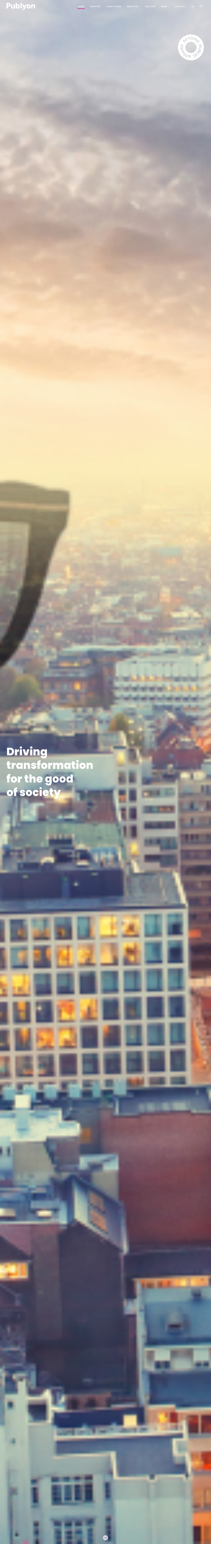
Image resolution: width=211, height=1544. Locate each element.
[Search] (201, 6)
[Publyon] (20, 6)
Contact (180, 6)
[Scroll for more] (105, 1537)
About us (132, 6)
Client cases (113, 6)
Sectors (150, 6)
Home (81, 6)
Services (95, 6)
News (164, 6)
